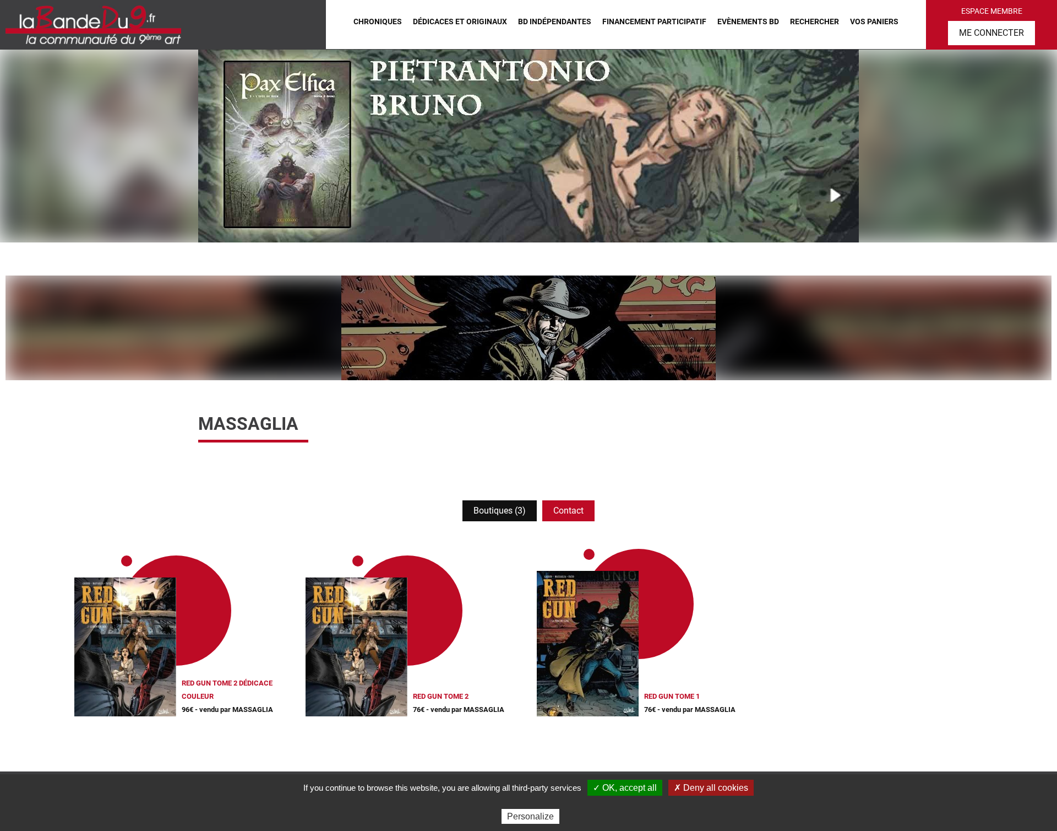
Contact (568, 510)
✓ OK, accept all (625, 787)
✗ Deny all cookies (711, 787)
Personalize (530, 816)
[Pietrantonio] (528, 146)
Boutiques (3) (499, 510)
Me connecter (991, 33)
